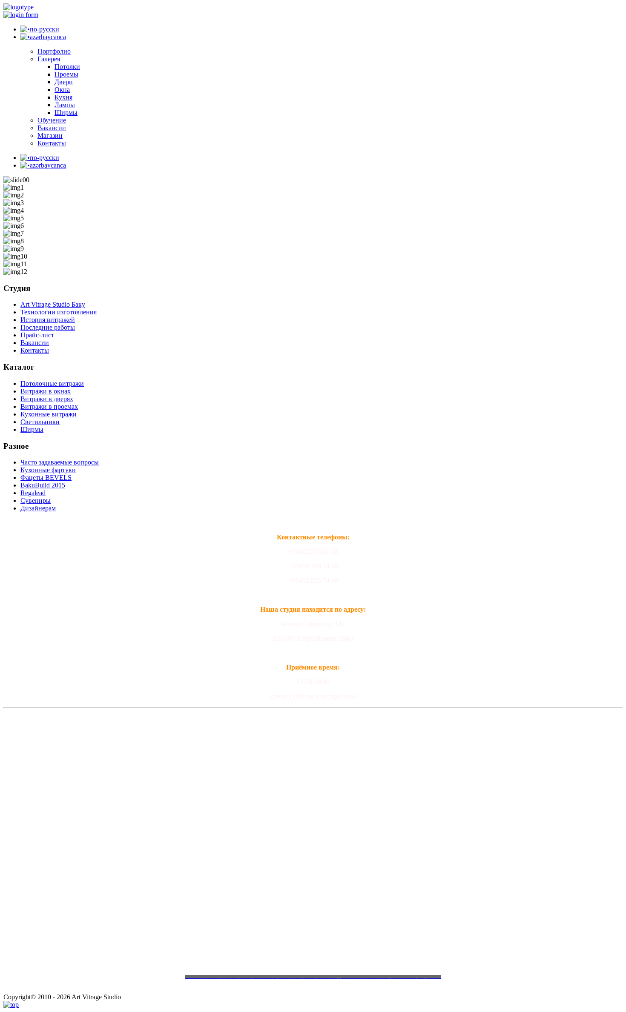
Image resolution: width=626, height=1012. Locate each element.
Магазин (50, 135)
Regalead (33, 492)
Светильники (40, 421)
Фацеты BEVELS (46, 477)
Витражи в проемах (49, 406)
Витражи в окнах (45, 391)
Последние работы (47, 327)
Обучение (51, 120)
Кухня (63, 97)
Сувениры (35, 500)
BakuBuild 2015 (42, 485)
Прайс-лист (37, 335)
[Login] (20, 14)
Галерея (48, 59)
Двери (64, 82)
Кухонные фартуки (48, 469)
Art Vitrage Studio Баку (52, 304)
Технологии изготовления (58, 312)
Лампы (65, 104)
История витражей (47, 319)
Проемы (66, 74)
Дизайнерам (38, 508)
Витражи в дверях (46, 398)
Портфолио (54, 51)
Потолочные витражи (52, 383)
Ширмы (66, 112)
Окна (62, 89)
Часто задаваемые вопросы (59, 462)
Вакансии (51, 127)
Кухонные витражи (48, 414)
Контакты (51, 143)
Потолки (67, 66)
